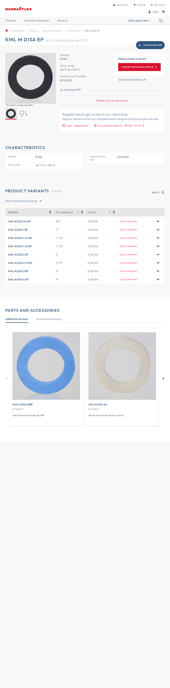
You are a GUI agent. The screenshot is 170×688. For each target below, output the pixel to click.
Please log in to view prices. (112, 100)
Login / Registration (77, 125)
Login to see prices (128, 221)
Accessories (74, 30)
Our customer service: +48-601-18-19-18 (120, 125)
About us (62, 20)
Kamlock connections (52, 30)
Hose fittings (18, 30)
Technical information (36, 20)
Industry (33, 30)
